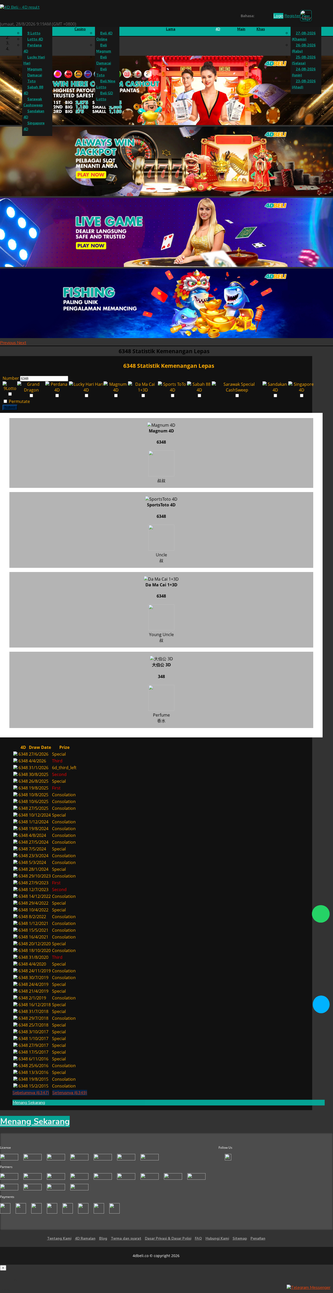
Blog (103, 1238)
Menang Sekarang (28, 1102)
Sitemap (240, 1238)
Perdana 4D (32, 48)
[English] (257, 16)
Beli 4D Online (104, 36)
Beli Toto (101, 72)
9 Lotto (33, 33)
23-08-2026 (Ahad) (304, 84)
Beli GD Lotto (104, 96)
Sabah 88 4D (33, 90)
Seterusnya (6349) (69, 1093)
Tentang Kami (59, 1238)
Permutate (19, 401)
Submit (10, 407)
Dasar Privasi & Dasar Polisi (168, 1238)
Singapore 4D (33, 126)
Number (11, 378)
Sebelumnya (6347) (30, 1093)
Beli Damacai (103, 60)
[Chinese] (262, 16)
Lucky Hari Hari (34, 60)
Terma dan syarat (126, 1238)
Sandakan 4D (33, 114)
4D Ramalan (85, 1238)
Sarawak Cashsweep (33, 102)
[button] (8, 343)
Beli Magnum (103, 48)
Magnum (34, 69)
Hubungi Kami (217, 1238)
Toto (31, 81)
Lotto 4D (35, 39)
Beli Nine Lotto (105, 84)
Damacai (34, 75)
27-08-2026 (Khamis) (304, 36)
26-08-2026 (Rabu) (304, 48)
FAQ (198, 1238)
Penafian (258, 1238)
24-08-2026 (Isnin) (304, 72)
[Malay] (267, 16)
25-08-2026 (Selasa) (304, 60)
